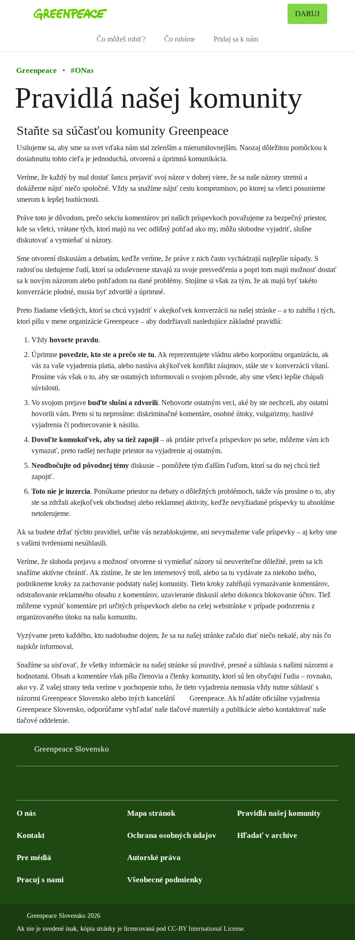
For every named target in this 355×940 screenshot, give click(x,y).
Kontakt (31, 835)
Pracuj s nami (40, 879)
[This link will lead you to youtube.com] (59, 786)
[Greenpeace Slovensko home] (70, 14)
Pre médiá (34, 857)
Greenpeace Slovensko (71, 749)
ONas (82, 70)
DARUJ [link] (307, 13)
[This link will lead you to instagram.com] (77, 786)
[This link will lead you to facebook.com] (22, 786)
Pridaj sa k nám (236, 39)
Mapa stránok (151, 813)
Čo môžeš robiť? (121, 39)
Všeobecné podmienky (164, 879)
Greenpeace (36, 70)
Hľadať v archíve (267, 835)
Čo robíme (179, 39)
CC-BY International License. (206, 928)
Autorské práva (154, 857)
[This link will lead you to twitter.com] (40, 786)
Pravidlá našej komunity (279, 813)
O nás (26, 813)
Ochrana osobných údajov (171, 835)
